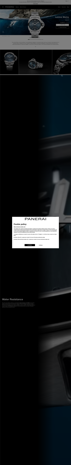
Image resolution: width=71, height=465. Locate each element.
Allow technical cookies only (19, 226)
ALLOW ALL (30, 245)
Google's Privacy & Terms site (48, 229)
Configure (41, 245)
